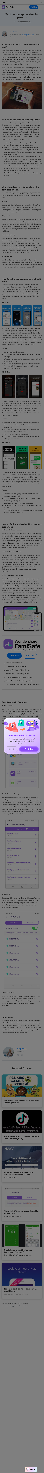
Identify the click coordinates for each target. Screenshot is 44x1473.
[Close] (7, 721)
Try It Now (29, 749)
